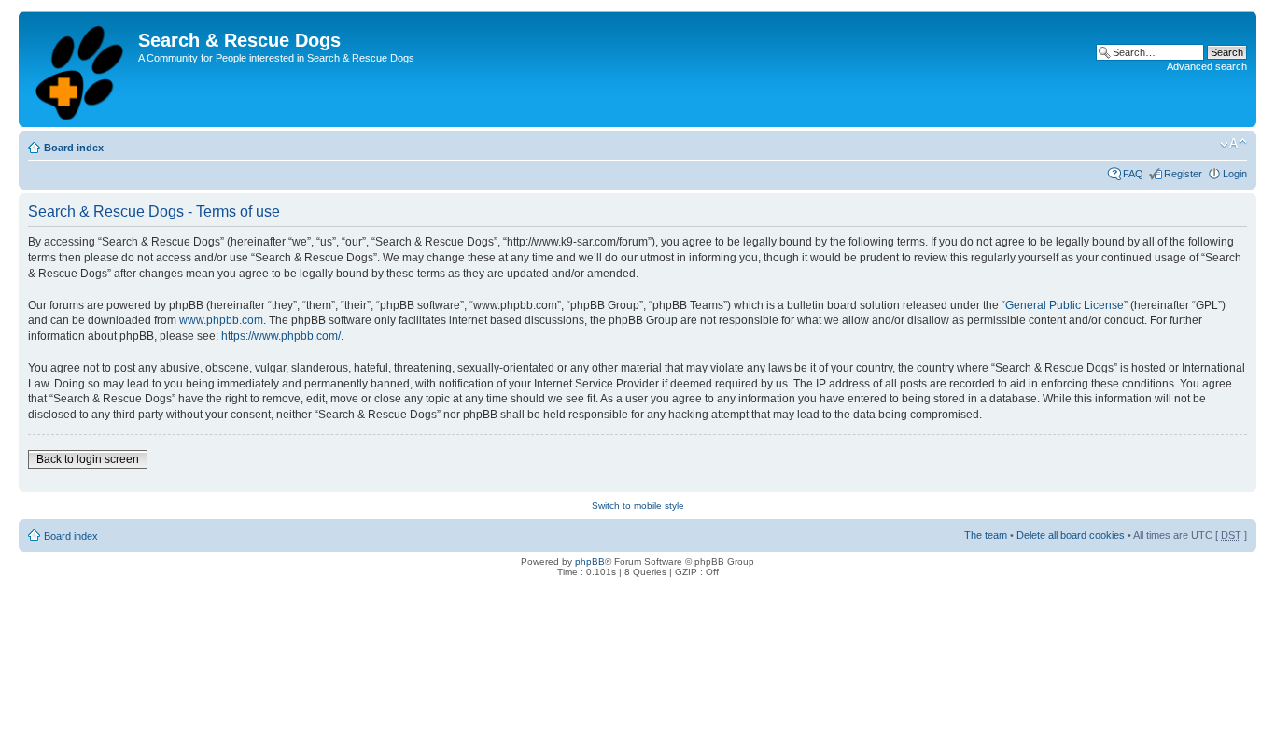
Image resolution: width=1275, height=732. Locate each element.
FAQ (1133, 173)
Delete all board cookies (1070, 535)
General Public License (1064, 305)
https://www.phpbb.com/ (281, 336)
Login (1235, 173)
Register (1183, 173)
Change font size (1233, 143)
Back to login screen (87, 459)
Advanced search (1207, 66)
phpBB (590, 561)
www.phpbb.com (221, 320)
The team (985, 535)
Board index (74, 147)
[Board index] (80, 69)
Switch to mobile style (638, 505)
